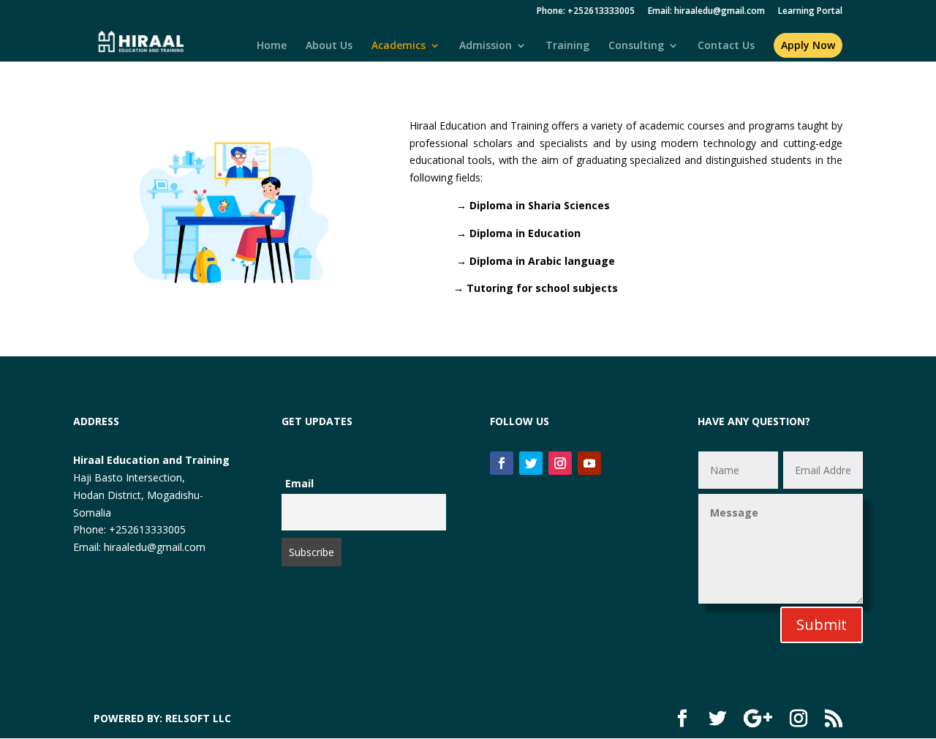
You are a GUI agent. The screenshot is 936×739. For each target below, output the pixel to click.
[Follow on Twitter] (531, 463)
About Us (329, 46)
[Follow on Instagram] (560, 463)
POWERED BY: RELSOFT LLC (162, 718)
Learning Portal (810, 12)
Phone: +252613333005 (586, 12)
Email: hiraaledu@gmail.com (706, 12)
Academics (398, 46)
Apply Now (808, 45)
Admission (485, 46)
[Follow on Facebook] (501, 463)
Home (272, 46)
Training (567, 46)
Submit (821, 624)
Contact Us (726, 46)
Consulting (636, 46)
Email (299, 483)
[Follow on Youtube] (589, 463)
